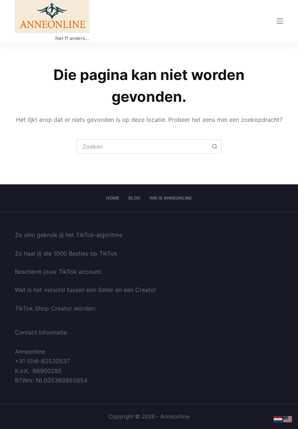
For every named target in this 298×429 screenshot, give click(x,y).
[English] (288, 418)
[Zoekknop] (214, 146)
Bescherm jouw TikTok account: (58, 271)
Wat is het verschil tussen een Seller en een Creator (85, 289)
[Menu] (280, 21)
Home (112, 198)
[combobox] (142, 146)
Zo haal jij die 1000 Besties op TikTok (66, 253)
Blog (134, 198)
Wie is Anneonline (170, 198)
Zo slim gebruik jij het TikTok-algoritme (68, 234)
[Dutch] (278, 418)
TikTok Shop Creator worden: (55, 308)
